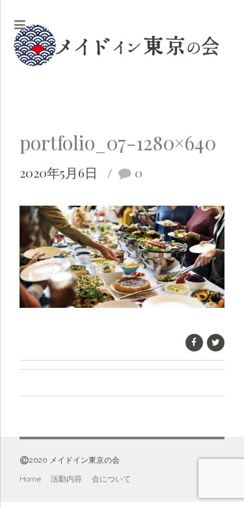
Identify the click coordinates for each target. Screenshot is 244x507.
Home (30, 479)
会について (111, 479)
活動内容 (66, 479)
